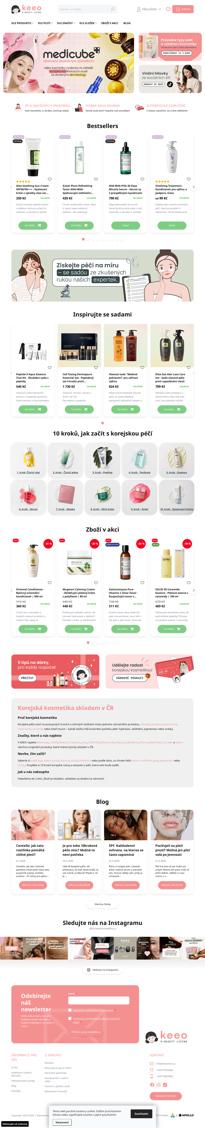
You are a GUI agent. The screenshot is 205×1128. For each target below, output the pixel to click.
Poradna (49, 1062)
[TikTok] (165, 1084)
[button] (83, 239)
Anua (84, 742)
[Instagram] (158, 1084)
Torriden (167, 742)
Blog (13, 1085)
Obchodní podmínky (55, 1072)
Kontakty (16, 1090)
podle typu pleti (39, 760)
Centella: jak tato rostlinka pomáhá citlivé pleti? (30, 850)
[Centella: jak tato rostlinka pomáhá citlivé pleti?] (33, 825)
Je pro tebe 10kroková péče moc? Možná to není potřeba (80, 850)
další (178, 742)
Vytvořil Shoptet (160, 1115)
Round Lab (108, 742)
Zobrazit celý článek (33, 884)
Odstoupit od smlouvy (15, 1123)
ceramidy (38, 729)
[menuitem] (23, 23)
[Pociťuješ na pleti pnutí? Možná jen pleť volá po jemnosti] (172, 825)
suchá (55, 760)
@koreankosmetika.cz (102, 928)
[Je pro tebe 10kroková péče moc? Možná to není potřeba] (79, 825)
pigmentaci (166, 760)
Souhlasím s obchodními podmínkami (93, 1010)
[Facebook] (152, 1084)
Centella (145, 724)
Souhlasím (141, 1113)
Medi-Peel (155, 742)
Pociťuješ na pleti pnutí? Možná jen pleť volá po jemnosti (172, 850)
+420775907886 (164, 1070)
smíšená (84, 760)
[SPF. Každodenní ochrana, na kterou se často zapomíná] (125, 825)
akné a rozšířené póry (145, 760)
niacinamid (24, 729)
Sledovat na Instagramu (105, 969)
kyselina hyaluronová (164, 724)
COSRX (54, 742)
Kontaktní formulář (166, 1095)
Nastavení (62, 1122)
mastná (65, 760)
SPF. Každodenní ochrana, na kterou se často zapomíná (126, 850)
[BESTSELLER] (79, 159)
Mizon (144, 742)
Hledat (112, 9)
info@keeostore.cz (166, 1063)
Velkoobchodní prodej (23, 1080)
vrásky (21, 765)
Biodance (133, 742)
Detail (126, 225)
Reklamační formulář (56, 1091)
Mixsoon (121, 742)
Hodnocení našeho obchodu (21, 1074)
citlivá (74, 760)
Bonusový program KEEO (58, 1067)
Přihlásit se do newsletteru (86, 1032)
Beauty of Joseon (70, 742)
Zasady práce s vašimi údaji (56, 1080)
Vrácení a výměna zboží (57, 1086)
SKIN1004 (94, 742)
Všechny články (102, 904)
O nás (14, 1067)
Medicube (43, 742)
